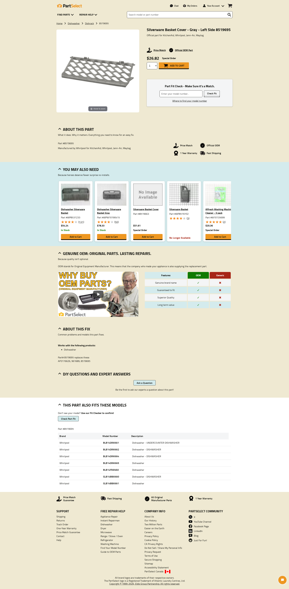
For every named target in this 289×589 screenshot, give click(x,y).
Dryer (103, 528)
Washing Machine (110, 544)
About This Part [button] (78, 129)
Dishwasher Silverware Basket (73, 211)
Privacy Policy (151, 536)
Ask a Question (144, 383)
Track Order (62, 524)
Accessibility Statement (156, 567)
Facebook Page (201, 526)
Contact (60, 536)
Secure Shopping (153, 559)
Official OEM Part (184, 50)
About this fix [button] (76, 329)
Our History (150, 520)
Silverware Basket (178, 209)
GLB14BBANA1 (111, 483)
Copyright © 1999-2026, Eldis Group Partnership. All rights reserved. (144, 583)
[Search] (229, 15)
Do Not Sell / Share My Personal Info (163, 548)
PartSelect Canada (153, 571)
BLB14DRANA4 (111, 456)
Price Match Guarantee (68, 532)
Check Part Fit (68, 418)
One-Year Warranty (66, 528)
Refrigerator (107, 540)
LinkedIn (198, 531)
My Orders (192, 5)
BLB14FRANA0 (111, 469)
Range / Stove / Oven (112, 536)
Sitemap (148, 563)
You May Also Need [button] (81, 169)
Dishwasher (74, 23)
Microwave (106, 532)
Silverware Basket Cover (146, 209)
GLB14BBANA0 (111, 476)
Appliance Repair (109, 516)
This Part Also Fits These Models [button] (94, 405)
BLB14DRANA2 (111, 449)
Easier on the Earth (154, 528)
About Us (149, 516)
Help (58, 540)
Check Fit (212, 93)
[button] (66, 14)
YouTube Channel (202, 521)
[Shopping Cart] (230, 5)
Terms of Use (151, 555)
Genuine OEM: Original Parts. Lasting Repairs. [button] (107, 253)
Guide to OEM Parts (111, 551)
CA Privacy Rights (153, 544)
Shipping (60, 516)
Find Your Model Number (113, 548)
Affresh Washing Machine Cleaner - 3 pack (219, 211)
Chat (176, 5)
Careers (148, 532)
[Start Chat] (282, 580)
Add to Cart (177, 65)
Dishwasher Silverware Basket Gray (109, 211)
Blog (196, 535)
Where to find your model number (189, 100)
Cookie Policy (151, 540)
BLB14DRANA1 (111, 442)
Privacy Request (152, 551)
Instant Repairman (110, 520)
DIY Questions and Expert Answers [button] (97, 374)
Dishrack (89, 23)
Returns (60, 520)
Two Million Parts (153, 524)
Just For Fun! (200, 540)
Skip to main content (144, 18)
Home (59, 23)
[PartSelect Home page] (69, 6)
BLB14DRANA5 (111, 463)
